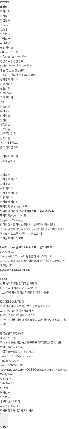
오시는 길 (5, 34)
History (4, 25)
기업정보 (5, 20)
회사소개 (5, 11)
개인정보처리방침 (10, 402)
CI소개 (3, 30)
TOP (5, 426)
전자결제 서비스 (9, 79)
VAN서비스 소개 (9, 52)
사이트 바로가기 (9, 156)
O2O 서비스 (23, 206)
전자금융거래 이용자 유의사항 (16, 411)
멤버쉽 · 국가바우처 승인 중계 (16, 66)
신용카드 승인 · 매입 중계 (13, 57)
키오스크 (5, 107)
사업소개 (5, 39)
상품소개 (5, 88)
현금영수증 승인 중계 (11, 61)
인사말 (4, 16)
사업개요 (5, 43)
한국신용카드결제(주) (12, 333)
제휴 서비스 (6, 84)
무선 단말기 (6, 98)
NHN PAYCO (7, 383)
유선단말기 (6, 93)
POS (2, 102)
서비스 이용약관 (9, 406)
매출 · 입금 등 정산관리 (12, 70)
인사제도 (5, 116)
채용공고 (5, 125)
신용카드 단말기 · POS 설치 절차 (17, 75)
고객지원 (5, 129)
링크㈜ (4, 388)
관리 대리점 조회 (9, 147)
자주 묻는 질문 (8, 134)
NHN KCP (5, 379)
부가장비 (5, 111)
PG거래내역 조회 (9, 143)
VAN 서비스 (6, 48)
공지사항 (5, 138)
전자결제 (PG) (8, 206)
